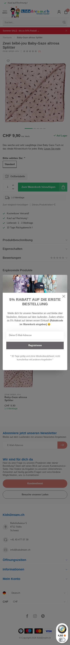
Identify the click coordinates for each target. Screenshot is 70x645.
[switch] (62, 640)
